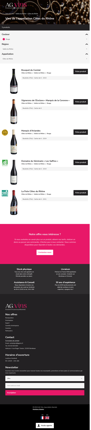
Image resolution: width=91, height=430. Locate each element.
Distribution (9, 320)
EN (47, 415)
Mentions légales (38, 409)
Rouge (8, 39)
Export (7, 323)
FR (42, 415)
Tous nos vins (9, 14)
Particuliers (9, 331)
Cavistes (8, 328)
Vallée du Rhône (21, 14)
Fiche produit (80, 71)
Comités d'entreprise (12, 326)
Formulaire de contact (12, 341)
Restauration (9, 318)
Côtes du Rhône (33, 14)
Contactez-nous (44, 252)
